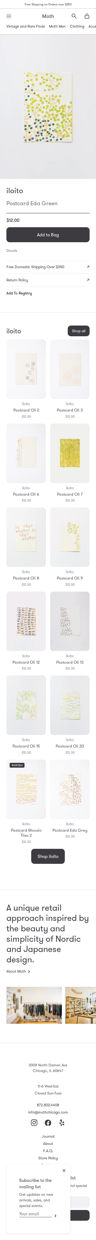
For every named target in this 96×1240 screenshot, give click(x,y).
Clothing (77, 26)
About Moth (16, 971)
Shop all (78, 331)
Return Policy (17, 280)
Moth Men (57, 26)
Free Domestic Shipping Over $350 (35, 267)
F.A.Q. (48, 1150)
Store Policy (48, 1158)
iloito (14, 190)
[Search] (74, 16)
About (48, 1143)
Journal (48, 1136)
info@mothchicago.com (48, 1112)
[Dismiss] (64, 1170)
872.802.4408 (48, 1105)
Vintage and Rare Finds (25, 26)
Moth (48, 16)
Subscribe (55, 1216)
